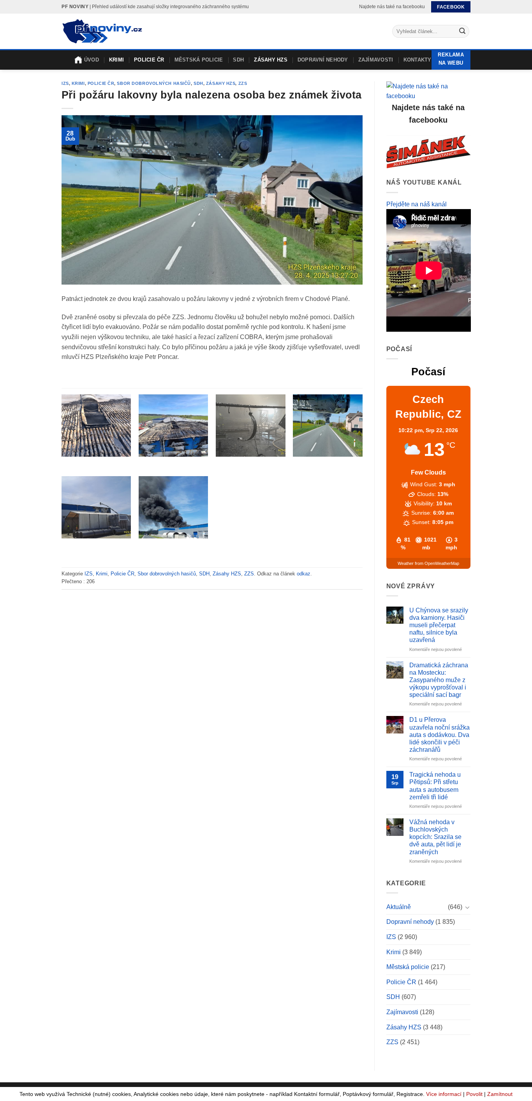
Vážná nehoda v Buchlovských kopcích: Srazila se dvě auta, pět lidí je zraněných (435, 837)
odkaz (303, 574)
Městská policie (198, 60)
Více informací (444, 1094)
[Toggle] (467, 907)
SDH (238, 60)
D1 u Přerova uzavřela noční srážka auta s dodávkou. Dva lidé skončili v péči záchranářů (439, 734)
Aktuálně (398, 907)
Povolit (474, 1094)
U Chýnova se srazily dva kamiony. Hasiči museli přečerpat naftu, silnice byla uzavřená (438, 625)
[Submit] (462, 31)
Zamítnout (500, 1094)
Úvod (91, 60)
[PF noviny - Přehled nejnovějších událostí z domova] (102, 31)
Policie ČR (149, 60)
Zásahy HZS (270, 60)
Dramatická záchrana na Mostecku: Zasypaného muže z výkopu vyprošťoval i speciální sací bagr (438, 680)
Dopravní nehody (323, 60)
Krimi (116, 60)
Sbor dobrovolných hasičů (153, 83)
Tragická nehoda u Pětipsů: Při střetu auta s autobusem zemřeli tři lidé (435, 785)
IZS (65, 83)
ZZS (242, 83)
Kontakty (417, 60)
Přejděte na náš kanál (416, 204)
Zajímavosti (375, 60)
